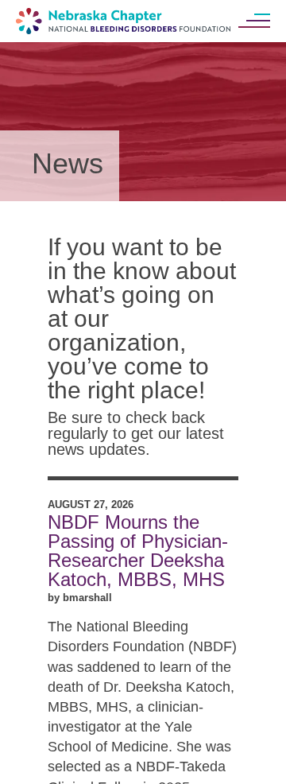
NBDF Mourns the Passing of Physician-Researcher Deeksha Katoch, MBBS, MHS (138, 550)
